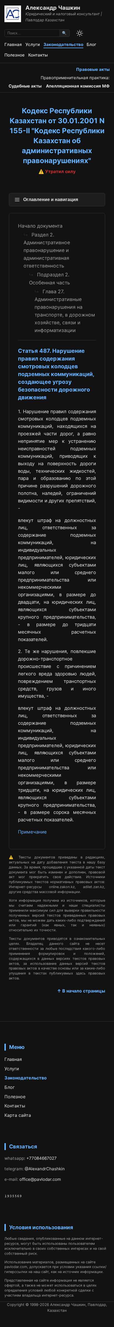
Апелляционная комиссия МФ (78, 86)
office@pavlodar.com (40, 1179)
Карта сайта (17, 1115)
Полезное (14, 55)
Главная (13, 44)
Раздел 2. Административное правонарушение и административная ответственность (47, 250)
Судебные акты (25, 86)
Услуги (32, 44)
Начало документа (40, 226)
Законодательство (63, 44)
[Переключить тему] (79, 33)
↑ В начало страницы (81, 991)
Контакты (38, 55)
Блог (91, 44)
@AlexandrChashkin (45, 1168)
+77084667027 (41, 1158)
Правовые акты (93, 69)
